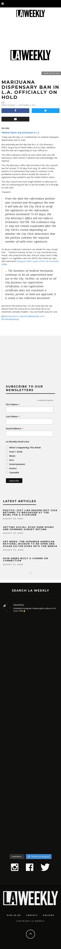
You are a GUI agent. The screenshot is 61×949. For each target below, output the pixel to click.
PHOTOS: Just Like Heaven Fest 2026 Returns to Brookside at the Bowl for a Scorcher (30, 512)
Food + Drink (16, 451)
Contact (32, 915)
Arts (11, 460)
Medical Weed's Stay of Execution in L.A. (21, 132)
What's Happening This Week (25, 447)
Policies (48, 915)
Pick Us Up (14, 915)
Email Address (14, 428)
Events (13, 468)
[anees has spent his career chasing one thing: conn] (30, 649)
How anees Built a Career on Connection (25, 559)
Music (12, 455)
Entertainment (17, 464)
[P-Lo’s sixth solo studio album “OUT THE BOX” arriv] (30, 819)
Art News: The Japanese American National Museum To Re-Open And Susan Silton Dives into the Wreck (30, 544)
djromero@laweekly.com (32, 316)
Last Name (13, 416)
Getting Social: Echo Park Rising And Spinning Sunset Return (28, 528)
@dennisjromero (10, 316)
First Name (13, 404)
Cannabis (14, 472)
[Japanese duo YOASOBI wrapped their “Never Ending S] (30, 710)
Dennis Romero (8, 105)
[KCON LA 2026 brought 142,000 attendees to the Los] (30, 761)
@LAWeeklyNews (9, 319)
